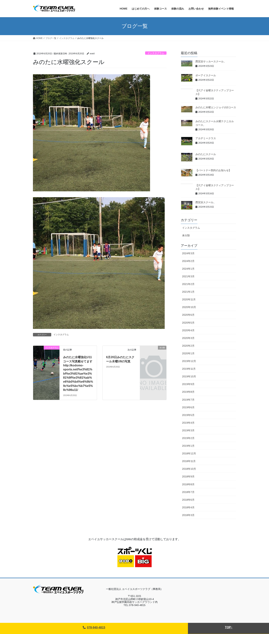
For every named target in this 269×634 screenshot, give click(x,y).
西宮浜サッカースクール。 (210, 61)
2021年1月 (188, 291)
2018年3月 (188, 515)
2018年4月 (188, 507)
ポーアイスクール (205, 75)
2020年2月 (188, 345)
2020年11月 (189, 299)
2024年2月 (188, 261)
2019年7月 (188, 399)
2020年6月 (188, 314)
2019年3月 (188, 430)
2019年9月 (188, 384)
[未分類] (153, 353)
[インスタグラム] (46, 358)
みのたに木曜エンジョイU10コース (215, 107)
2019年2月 (188, 438)
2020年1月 (188, 353)
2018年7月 (188, 492)
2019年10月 (189, 376)
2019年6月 (188, 407)
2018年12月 (189, 453)
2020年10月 (189, 307)
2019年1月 (188, 445)
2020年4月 (188, 330)
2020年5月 (188, 322)
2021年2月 (188, 284)
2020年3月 (188, 338)
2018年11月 (189, 461)
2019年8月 (188, 391)
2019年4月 (188, 422)
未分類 (186, 235)
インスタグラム (155, 53)
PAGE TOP (259, 612)
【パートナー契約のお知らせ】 (213, 170)
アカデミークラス (205, 138)
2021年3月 (188, 276)
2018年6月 (188, 499)
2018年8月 (188, 484)
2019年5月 (188, 415)
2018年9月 (188, 476)
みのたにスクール (205, 154)
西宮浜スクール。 (205, 202)
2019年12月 (189, 361)
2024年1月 (188, 268)
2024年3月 (188, 253)
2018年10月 (189, 468)
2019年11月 (189, 368)
